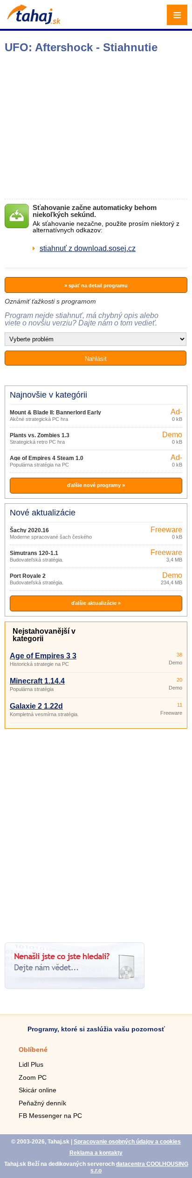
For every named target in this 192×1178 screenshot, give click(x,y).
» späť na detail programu (96, 285)
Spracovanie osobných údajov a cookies (127, 1141)
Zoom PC (33, 1077)
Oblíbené (33, 1049)
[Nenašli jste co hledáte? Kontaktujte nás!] (74, 986)
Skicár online (37, 1090)
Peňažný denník (42, 1103)
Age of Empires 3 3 (43, 656)
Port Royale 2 (28, 576)
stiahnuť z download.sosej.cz (88, 248)
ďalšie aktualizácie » (96, 603)
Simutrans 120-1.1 (34, 553)
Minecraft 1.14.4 (37, 681)
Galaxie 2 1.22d (36, 706)
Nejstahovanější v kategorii (44, 635)
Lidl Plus (31, 1064)
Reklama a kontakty (96, 1153)
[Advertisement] (96, 832)
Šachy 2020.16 (29, 530)
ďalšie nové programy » (96, 485)
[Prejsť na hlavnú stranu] (33, 22)
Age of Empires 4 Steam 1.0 (46, 458)
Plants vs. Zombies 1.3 (39, 435)
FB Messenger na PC (50, 1115)
